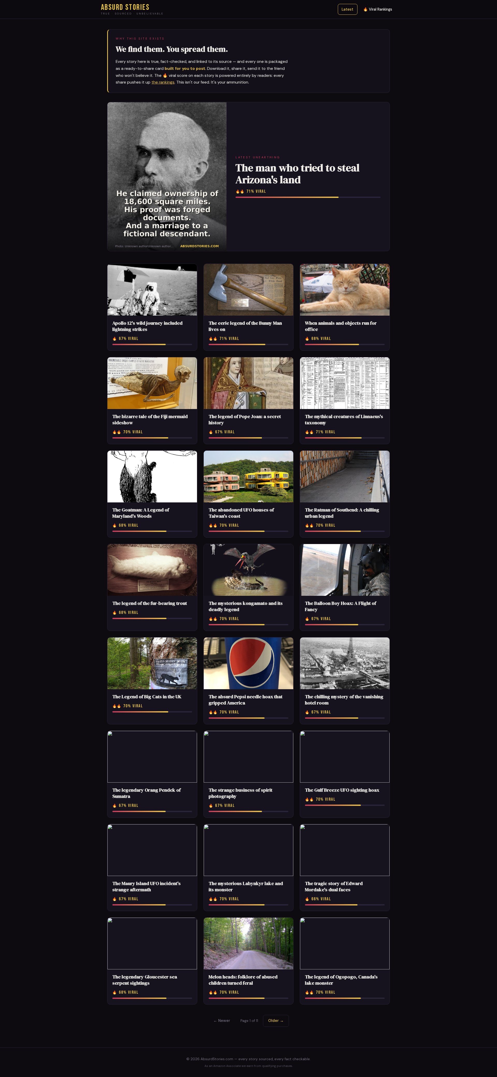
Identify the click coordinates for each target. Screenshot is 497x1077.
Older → (276, 1020)
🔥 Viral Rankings (377, 9)
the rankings (162, 82)
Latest (347, 9)
